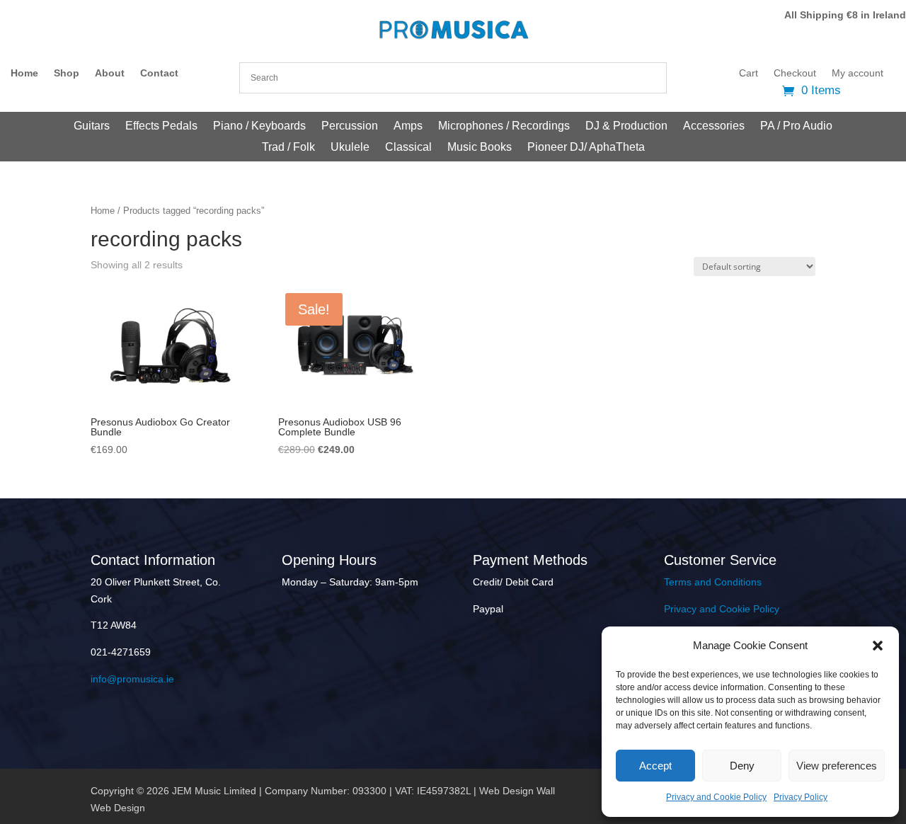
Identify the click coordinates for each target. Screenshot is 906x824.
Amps (408, 126)
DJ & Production (626, 126)
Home (24, 73)
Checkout (795, 73)
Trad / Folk (288, 147)
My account (857, 73)
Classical (408, 147)
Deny (742, 766)
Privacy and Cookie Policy (716, 797)
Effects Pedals (161, 126)
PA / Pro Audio (796, 126)
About (110, 73)
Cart (748, 73)
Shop (66, 73)
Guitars (92, 126)
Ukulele (350, 147)
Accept (655, 766)
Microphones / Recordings (504, 126)
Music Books (479, 147)
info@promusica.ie (132, 679)
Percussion (349, 126)
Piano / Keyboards (259, 126)
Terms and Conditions (713, 582)
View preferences (836, 766)
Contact (159, 73)
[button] (878, 646)
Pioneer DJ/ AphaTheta (586, 147)
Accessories (714, 126)
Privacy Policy (800, 797)
